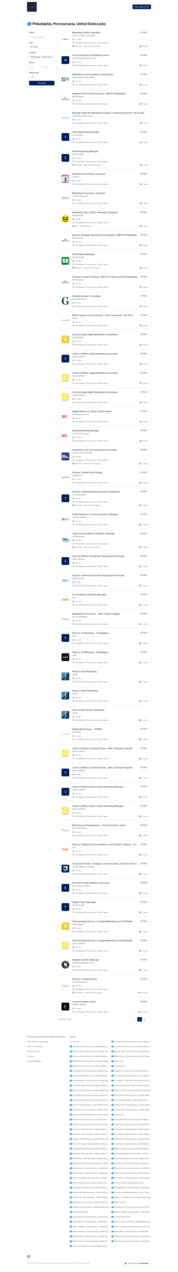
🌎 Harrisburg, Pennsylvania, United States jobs (131, 1129)
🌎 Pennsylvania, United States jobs (127, 1182)
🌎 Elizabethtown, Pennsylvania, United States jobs (89, 1095)
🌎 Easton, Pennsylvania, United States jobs (131, 1090)
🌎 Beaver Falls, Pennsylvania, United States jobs (131, 1051)
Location (32, 52)
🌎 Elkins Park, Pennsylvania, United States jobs (131, 1095)
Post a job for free (142, 7)
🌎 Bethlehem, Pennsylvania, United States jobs (89, 1061)
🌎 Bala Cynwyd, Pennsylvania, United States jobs (89, 1051)
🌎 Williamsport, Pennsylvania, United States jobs (131, 1236)
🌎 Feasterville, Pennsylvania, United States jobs (131, 1109)
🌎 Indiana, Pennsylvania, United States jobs (89, 1139)
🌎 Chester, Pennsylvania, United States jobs (131, 1071)
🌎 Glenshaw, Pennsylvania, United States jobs (89, 1119)
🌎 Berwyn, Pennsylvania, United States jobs (89, 1056)
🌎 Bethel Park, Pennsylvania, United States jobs (131, 1056)
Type (31, 42)
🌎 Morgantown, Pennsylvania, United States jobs (89, 1168)
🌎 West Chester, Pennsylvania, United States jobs (89, 1226)
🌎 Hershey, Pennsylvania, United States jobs (89, 1134)
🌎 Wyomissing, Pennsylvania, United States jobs (131, 1241)
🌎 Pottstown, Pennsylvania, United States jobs (89, 1197)
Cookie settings (34, 1061)
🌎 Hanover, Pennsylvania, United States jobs (89, 1129)
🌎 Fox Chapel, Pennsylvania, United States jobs (89, 1114)
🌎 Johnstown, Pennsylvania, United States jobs (131, 1139)
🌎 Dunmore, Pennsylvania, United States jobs (131, 1085)
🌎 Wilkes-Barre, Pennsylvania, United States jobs (89, 1236)
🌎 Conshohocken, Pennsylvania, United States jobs (131, 1075)
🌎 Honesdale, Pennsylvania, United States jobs (131, 1134)
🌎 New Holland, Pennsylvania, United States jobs (89, 1173)
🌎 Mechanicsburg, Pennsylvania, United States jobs (131, 1153)
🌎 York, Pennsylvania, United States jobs (88, 1246)
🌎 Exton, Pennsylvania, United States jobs (89, 1105)
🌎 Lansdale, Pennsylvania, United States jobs (89, 1148)
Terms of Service (34, 1046)
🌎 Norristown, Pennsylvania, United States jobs (131, 1178)
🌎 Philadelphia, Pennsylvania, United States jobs (131, 1187)
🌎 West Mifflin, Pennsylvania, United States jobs (131, 1231)
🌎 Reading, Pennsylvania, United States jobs (89, 1202)
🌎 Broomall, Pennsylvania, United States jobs (89, 1066)
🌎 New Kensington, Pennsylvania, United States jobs (89, 1178)
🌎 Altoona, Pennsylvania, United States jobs (89, 1046)
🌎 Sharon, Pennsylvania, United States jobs (89, 1207)
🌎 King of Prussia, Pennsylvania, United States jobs (89, 1144)
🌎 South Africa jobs (79, 1212)
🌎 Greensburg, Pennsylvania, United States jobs (131, 1124)
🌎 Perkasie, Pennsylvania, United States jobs (89, 1187)
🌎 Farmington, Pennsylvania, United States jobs (89, 1109)
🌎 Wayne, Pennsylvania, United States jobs (131, 1221)
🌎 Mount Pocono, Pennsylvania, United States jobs (131, 1168)
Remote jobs (34, 73)
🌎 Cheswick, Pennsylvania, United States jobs (89, 1075)
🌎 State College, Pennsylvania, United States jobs (131, 1212)
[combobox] (41, 57)
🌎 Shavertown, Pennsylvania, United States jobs (131, 1207)
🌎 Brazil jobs (117, 1061)
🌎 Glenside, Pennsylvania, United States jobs (131, 1119)
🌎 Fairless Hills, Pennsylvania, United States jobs (131, 1105)
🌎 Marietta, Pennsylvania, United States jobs (89, 1153)
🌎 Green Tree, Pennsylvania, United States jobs (89, 1124)
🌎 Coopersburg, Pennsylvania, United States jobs (89, 1080)
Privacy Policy (33, 1051)
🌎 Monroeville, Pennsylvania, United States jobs (131, 1158)
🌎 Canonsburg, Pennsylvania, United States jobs (89, 1071)
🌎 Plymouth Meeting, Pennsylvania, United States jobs (131, 1192)
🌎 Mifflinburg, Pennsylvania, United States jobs (89, 1158)
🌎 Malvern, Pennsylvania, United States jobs (131, 1148)
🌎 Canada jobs (118, 1066)
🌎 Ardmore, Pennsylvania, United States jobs (131, 1046)
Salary (31, 62)
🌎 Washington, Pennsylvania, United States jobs (89, 1221)
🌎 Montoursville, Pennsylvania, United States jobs (131, 1163)
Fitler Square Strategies (37, 1041)
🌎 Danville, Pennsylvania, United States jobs (89, 1085)
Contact (30, 1056)
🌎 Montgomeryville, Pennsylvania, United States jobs (89, 1163)
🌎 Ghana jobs (117, 1114)
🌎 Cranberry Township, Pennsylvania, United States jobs (131, 1080)
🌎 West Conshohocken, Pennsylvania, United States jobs (131, 1226)
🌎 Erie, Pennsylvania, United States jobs (129, 1100)
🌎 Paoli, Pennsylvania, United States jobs (88, 1182)
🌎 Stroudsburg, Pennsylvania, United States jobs (89, 1217)
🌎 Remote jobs (118, 1202)
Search (32, 32)
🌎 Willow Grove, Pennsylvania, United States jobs (89, 1241)
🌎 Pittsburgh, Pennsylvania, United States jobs (89, 1192)
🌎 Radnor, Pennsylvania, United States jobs (131, 1197)
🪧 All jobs (74, 1041)
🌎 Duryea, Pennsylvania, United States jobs (89, 1090)
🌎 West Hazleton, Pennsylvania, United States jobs (89, 1231)
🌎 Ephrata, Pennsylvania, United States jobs (89, 1100)
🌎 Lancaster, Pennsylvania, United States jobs (131, 1144)
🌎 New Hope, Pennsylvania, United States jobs (131, 1173)
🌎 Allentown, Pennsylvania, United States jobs (131, 1041)
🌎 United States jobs (121, 1217)
